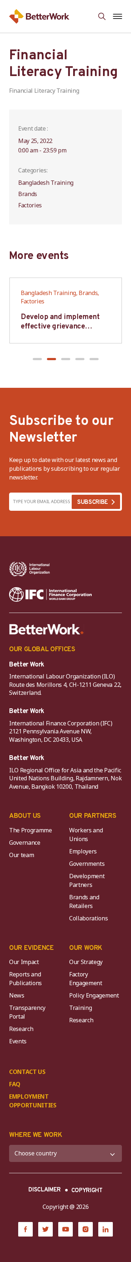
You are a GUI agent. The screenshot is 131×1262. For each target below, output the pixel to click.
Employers (83, 851)
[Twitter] (45, 1229)
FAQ (14, 1084)
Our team (21, 855)
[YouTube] (65, 1229)
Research (21, 1029)
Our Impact (24, 962)
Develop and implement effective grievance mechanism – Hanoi (60, 326)
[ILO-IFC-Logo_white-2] (29, 569)
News (16, 995)
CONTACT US (27, 1072)
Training (80, 1008)
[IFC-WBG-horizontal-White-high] (50, 594)
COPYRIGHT (87, 1190)
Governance (24, 843)
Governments (86, 864)
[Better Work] (46, 629)
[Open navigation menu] (117, 16)
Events (18, 1041)
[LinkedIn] (105, 1229)
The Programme (30, 830)
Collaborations (88, 918)
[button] (37, 359)
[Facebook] (25, 1229)
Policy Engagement (95, 995)
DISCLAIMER (44, 1190)
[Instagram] (85, 1229)
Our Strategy (86, 962)
